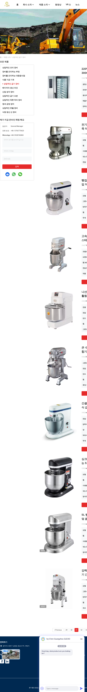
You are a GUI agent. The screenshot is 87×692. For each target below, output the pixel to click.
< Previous (58, 630)
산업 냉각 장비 (8, 92)
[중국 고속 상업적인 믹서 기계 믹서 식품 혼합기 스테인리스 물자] (59, 254)
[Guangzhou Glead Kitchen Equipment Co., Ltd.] (7, 4)
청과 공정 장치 (8, 104)
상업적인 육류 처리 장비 (12, 100)
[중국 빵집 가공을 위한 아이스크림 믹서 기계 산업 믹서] (59, 198)
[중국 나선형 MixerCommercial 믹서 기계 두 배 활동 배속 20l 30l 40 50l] (59, 310)
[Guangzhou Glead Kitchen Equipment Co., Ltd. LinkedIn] (7, 661)
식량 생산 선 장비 (9, 112)
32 (81, 630)
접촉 (17, 166)
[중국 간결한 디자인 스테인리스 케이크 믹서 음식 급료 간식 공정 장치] (59, 421)
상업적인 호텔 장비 (10, 108)
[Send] (81, 688)
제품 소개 (7, 57)
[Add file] (42, 688)
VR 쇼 (68, 4)
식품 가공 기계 (8, 80)
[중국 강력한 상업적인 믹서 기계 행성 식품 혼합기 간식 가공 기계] (58, 589)
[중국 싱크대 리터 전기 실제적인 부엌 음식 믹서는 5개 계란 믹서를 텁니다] (59, 477)
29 (66, 630)
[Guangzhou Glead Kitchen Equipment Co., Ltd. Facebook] (2, 661)
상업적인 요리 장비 (10, 68)
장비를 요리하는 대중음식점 (13, 76)
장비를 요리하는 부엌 (11, 72)
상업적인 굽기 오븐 (10, 96)
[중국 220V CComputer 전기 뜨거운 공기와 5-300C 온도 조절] (59, 87)
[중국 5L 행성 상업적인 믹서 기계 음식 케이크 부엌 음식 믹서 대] (59, 533)
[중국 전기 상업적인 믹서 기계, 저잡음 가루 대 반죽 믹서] (59, 143)
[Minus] (81, 639)
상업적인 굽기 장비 (11, 84)
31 (76, 630)
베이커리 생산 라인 (10, 88)
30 (71, 630)
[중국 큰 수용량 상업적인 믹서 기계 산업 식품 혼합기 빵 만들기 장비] (59, 366)
